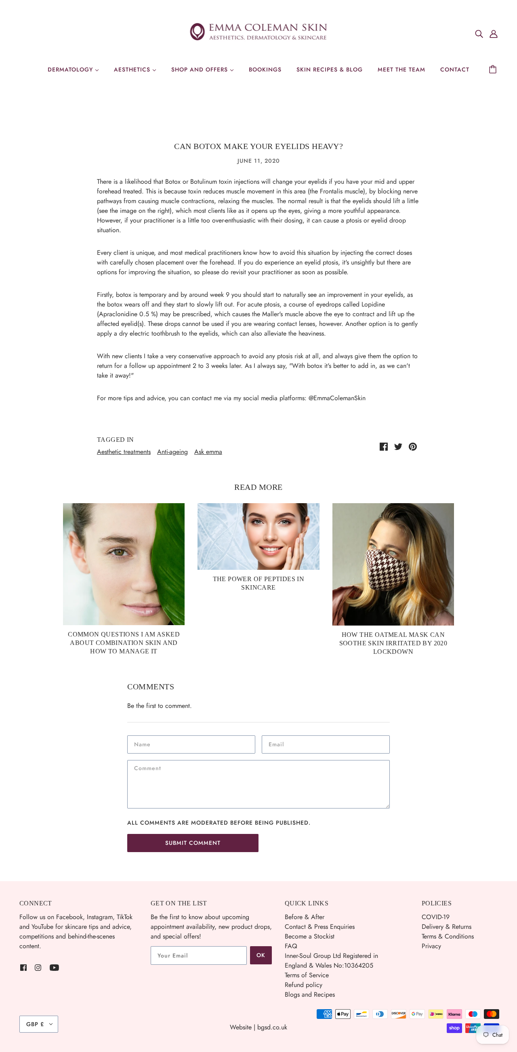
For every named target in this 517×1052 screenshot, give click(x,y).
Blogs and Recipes (310, 994)
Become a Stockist (309, 936)
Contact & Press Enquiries (320, 926)
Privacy (431, 946)
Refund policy (303, 984)
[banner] (258, 32)
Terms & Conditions (448, 936)
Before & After (304, 917)
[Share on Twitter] (398, 446)
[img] (479, 33)
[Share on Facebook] (383, 446)
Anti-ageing (172, 451)
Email (277, 744)
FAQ (291, 946)
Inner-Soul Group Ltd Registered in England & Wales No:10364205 (331, 960)
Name (143, 744)
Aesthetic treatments (124, 451)
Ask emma (208, 451)
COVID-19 (436, 917)
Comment (149, 768)
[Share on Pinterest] (413, 446)
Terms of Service (307, 975)
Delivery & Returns (446, 926)
